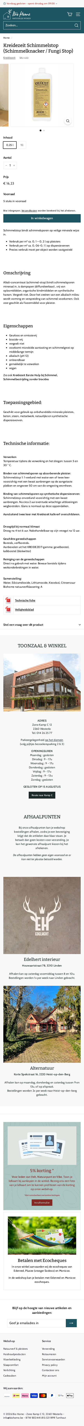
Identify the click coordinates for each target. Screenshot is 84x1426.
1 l (22, 145)
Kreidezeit (9, 57)
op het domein (54, 740)
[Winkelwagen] (69, 14)
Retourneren (49, 1354)
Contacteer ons (50, 1370)
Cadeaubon (9, 1375)
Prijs (6, 177)
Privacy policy (50, 1364)
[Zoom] (67, 121)
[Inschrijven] (71, 1323)
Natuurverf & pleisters (15, 1348)
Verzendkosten (29, 210)
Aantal (7, 157)
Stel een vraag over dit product (23, 624)
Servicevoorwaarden (53, 1359)
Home (6, 37)
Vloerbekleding (11, 1359)
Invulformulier (42, 1202)
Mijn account (49, 1375)
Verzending (48, 1348)
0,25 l (9, 145)
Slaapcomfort (10, 1364)
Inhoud (7, 137)
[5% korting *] (42, 1145)
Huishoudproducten (14, 1354)
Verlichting (9, 1370)
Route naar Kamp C (42, 795)
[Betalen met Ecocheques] (42, 1236)
